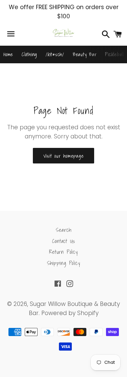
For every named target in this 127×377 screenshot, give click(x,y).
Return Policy (63, 251)
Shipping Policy (63, 263)
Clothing (29, 54)
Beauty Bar (85, 54)
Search (63, 229)
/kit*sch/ (55, 54)
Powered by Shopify (70, 313)
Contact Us (63, 241)
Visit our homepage (63, 156)
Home (8, 54)
